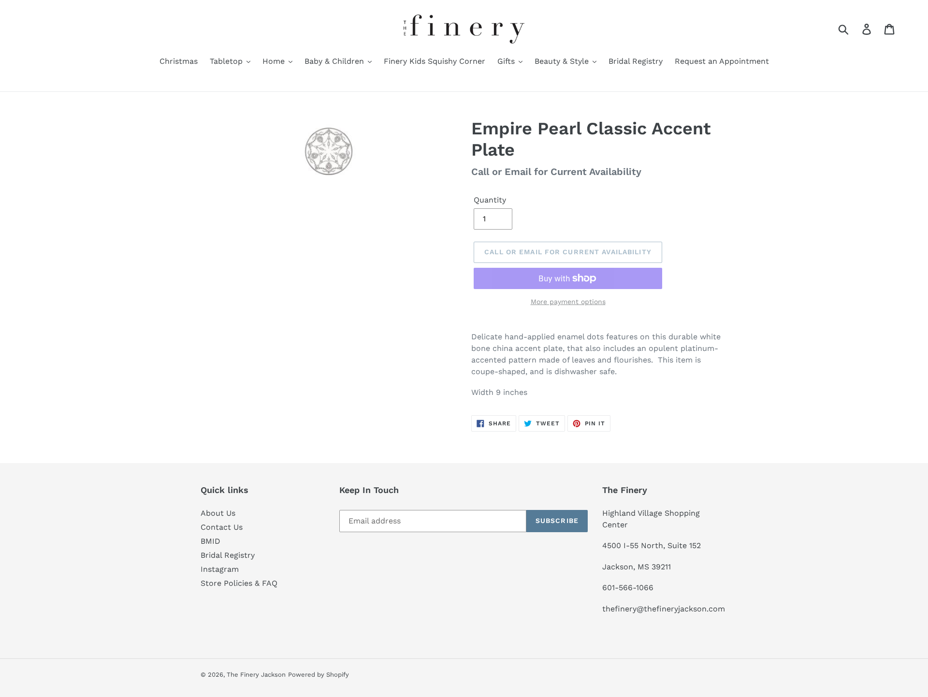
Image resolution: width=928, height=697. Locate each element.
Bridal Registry (228, 555)
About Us (218, 513)
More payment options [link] (568, 301)
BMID (210, 541)
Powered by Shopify (318, 674)
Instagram (220, 569)
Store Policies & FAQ (239, 583)
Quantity (490, 199)
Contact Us (222, 527)
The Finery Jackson (256, 674)
